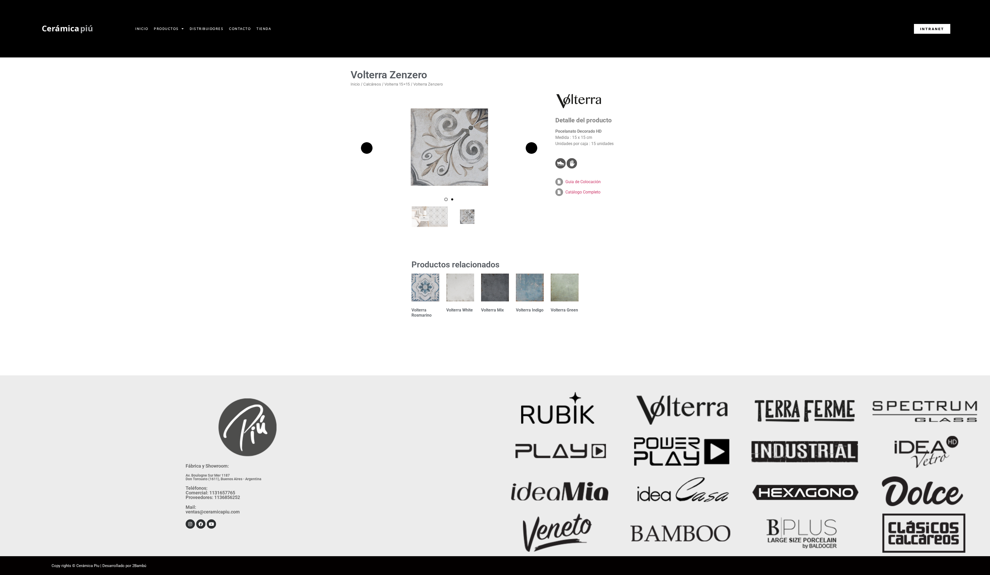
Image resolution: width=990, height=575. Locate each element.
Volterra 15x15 (397, 84)
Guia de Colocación (583, 181)
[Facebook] (200, 524)
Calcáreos (372, 84)
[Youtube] (211, 524)
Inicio (141, 28)
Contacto (240, 28)
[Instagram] (190, 524)
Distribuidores (207, 28)
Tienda (264, 28)
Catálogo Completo (582, 192)
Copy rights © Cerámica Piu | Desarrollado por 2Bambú (99, 565)
